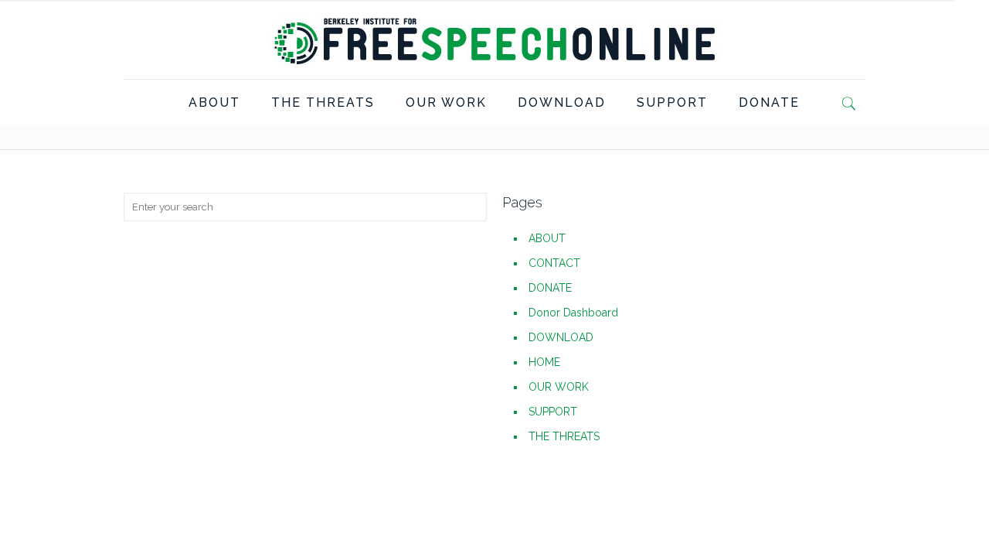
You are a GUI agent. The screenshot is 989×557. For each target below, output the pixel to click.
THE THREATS (564, 436)
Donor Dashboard (573, 312)
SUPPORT (552, 411)
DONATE (550, 288)
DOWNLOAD (560, 337)
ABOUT (547, 238)
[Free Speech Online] (494, 39)
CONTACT (554, 263)
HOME (544, 362)
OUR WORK (558, 387)
